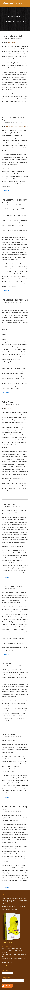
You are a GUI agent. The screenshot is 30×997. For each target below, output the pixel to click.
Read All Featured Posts (8, 966)
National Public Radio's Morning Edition (16, 126)
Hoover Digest (11, 42)
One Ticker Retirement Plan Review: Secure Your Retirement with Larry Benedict (13, 959)
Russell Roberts (6, 897)
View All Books (8, 942)
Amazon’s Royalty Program (8, 962)
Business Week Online (12, 306)
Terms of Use (19, 994)
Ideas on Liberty (9, 408)
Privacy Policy (11, 994)
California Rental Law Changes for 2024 (11, 948)
